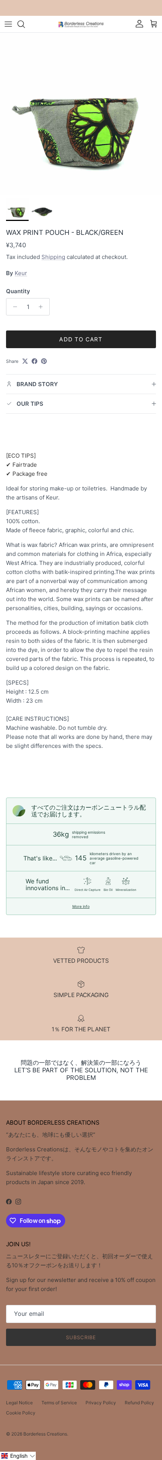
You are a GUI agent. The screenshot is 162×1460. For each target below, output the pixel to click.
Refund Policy (139, 1402)
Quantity (18, 291)
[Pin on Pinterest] (44, 361)
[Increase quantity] (42, 306)
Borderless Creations (45, 1434)
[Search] (25, 24)
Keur (21, 273)
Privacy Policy (101, 1402)
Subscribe (81, 1337)
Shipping (53, 256)
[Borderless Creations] (81, 23)
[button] (18, 1456)
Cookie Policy (20, 1413)
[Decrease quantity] (13, 306)
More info (81, 906)
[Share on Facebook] (34, 361)
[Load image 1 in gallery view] (81, 114)
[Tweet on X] (25, 361)
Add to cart (80, 339)
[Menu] (8, 24)
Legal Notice (19, 1402)
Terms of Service (59, 1402)
